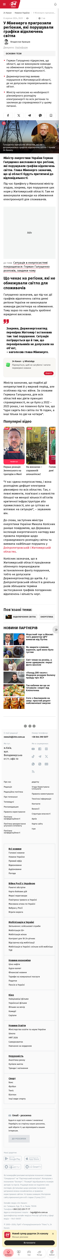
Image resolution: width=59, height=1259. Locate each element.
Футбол (12, 1086)
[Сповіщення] (55, 4)
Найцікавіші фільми (19, 999)
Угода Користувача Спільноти (40, 788)
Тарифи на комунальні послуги (24, 976)
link (33, 748)
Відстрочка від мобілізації (22, 942)
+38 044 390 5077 (40, 737)
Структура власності (41, 814)
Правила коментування (43, 794)
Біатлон (12, 1094)
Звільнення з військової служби (25, 926)
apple (33, 1158)
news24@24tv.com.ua (14, 737)
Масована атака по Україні (22, 904)
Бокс (11, 1082)
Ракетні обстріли (17, 887)
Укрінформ (21, 47)
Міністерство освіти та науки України (27, 1029)
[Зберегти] (50, 115)
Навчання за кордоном (20, 1046)
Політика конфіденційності (12, 818)
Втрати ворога (16, 912)
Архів (34, 819)
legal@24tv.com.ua (39, 1212)
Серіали (12, 1015)
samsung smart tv (33, 1166)
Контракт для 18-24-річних (22, 938)
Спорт (12, 1078)
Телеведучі (9, 802)
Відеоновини (15, 865)
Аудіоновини (15, 869)
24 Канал (7, 13)
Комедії (12, 1011)
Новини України (22, 13)
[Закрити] (53, 1233)
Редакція (8, 787)
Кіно (11, 995)
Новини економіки (20, 960)
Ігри (34, 829)
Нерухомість (16, 1056)
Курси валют (15, 968)
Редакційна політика (13, 792)
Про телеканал (11, 797)
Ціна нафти (14, 964)
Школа (12, 1033)
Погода (12, 873)
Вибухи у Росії (16, 908)
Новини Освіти (17, 1025)
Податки (13, 980)
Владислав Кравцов (20, 42)
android (12, 1158)
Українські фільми (18, 1003)
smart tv (12, 1166)
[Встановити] (29, 1238)
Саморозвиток (16, 1042)
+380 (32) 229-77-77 (21, 1209)
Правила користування (14, 812)
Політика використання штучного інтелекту (15, 825)
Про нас (7, 782)
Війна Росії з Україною (22, 883)
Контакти (36, 804)
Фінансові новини (18, 972)
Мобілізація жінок (18, 934)
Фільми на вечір (17, 1007)
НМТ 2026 (13, 1037)
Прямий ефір (15, 861)
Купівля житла (16, 1064)
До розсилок (19, 1139)
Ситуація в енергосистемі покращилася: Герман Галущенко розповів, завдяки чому (26, 266)
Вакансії (35, 809)
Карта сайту (37, 824)
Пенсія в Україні (17, 985)
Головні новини (17, 852)
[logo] (13, 4)
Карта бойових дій (18, 891)
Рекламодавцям (11, 807)
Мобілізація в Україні (21, 922)
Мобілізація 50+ (16, 930)
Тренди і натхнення (18, 1068)
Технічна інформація (41, 799)
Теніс (11, 1090)
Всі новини (15, 848)
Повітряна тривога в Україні (23, 900)
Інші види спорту (17, 1098)
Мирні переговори (18, 895)
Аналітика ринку (17, 1060)
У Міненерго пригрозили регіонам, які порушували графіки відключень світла (44, 13)
